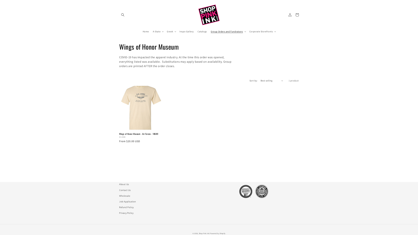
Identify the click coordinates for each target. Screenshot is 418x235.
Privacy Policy (126, 213)
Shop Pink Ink (204, 233)
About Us (124, 184)
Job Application (127, 201)
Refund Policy (126, 207)
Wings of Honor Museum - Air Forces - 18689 (138, 134)
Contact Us (125, 190)
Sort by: (253, 80)
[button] (122, 14)
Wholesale (124, 195)
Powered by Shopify (217, 233)
